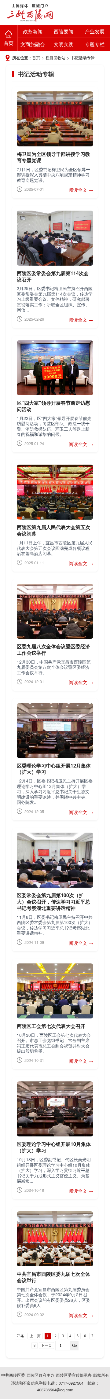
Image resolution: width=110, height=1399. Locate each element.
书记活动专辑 (83, 58)
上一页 (35, 1336)
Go (74, 1345)
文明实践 (63, 44)
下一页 (46, 1345)
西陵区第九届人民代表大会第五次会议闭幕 (53, 530)
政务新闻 (32, 31)
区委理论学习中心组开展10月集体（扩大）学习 (54, 1147)
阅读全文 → (81, 189)
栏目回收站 (55, 58)
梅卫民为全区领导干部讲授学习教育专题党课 (53, 157)
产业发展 (95, 31)
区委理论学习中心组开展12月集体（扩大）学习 (54, 768)
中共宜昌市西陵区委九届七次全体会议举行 (53, 1277)
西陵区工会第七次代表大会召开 (51, 1025)
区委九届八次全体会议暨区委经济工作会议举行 (53, 649)
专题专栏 (95, 44)
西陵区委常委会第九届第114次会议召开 (53, 276)
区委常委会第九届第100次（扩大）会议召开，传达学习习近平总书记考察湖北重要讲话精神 (53, 901)
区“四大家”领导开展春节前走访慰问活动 (53, 406)
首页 (8, 42)
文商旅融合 (32, 44)
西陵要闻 (63, 31)
